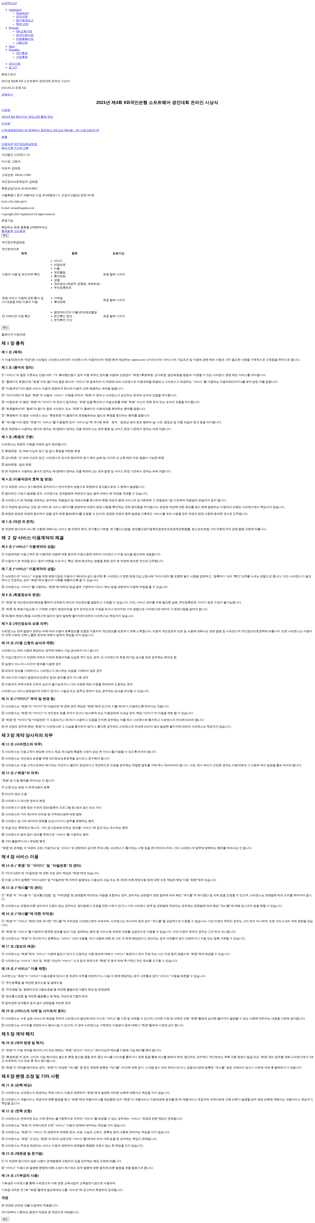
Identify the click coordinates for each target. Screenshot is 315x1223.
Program (14, 27)
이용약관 (7, 144)
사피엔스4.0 (9, 3)
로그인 (13, 67)
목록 (4, 137)
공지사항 (22, 16)
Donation (14, 49)
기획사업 (22, 42)
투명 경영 (22, 24)
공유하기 (7, 94)
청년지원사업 (25, 35)
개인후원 (22, 53)
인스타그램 (21, 148)
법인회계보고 (25, 20)
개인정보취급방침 (25, 144)
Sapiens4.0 (15, 9)
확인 (5, 235)
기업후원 (22, 57)
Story (12, 46)
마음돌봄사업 (25, 38)
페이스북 (7, 148)
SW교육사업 (24, 31)
